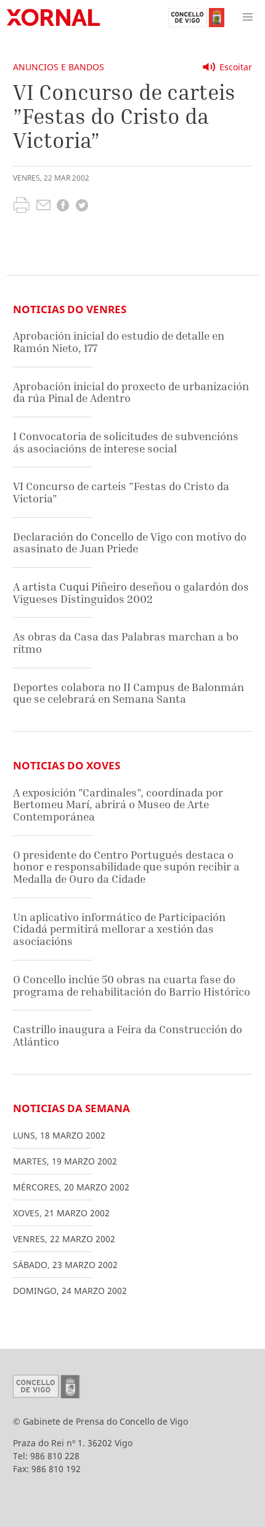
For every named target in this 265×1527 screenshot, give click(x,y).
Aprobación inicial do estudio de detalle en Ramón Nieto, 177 (118, 341)
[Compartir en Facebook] (63, 207)
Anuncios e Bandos (58, 67)
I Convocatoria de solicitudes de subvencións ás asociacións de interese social (125, 442)
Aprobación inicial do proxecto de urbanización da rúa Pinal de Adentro (131, 392)
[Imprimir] (21, 206)
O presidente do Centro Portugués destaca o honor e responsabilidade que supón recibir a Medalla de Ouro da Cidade (126, 866)
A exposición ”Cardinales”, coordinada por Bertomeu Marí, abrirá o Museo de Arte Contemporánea (118, 804)
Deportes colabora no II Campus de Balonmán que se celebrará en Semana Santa (128, 693)
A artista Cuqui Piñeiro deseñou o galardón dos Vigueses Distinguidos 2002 (131, 592)
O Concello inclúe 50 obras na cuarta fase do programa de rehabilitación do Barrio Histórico (131, 985)
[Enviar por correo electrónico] (43, 206)
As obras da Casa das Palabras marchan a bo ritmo (125, 642)
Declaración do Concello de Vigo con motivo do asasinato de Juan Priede (130, 542)
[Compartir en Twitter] (82, 207)
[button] (247, 17)
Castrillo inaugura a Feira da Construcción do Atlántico (127, 1035)
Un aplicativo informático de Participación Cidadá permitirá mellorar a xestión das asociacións (119, 929)
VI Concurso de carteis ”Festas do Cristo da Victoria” (121, 492)
